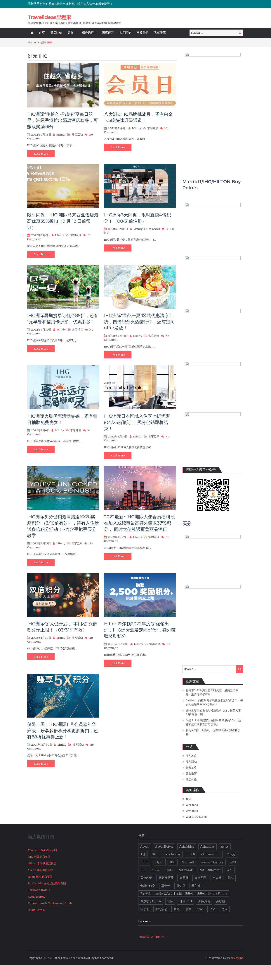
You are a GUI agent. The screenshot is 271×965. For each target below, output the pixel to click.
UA (142, 870)
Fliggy (231, 854)
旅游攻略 (191, 767)
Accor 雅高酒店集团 (40, 870)
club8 (191, 854)
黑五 (224, 909)
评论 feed (192, 810)
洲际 (170, 901)
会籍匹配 (200, 878)
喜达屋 (180, 885)
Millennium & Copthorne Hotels (50, 903)
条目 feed (192, 805)
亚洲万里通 (165, 878)
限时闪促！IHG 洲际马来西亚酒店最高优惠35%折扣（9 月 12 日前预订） (62, 221)
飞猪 (212, 909)
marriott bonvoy (212, 862)
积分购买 (88, 32)
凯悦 (231, 878)
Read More (41, 153)
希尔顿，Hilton (150, 901)
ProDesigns (235, 958)
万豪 (169, 870)
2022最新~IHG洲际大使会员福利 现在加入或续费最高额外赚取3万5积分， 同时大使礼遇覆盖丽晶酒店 (140, 523)
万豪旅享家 (185, 870)
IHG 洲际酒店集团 (39, 856)
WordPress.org (196, 816)
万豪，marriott (209, 870)
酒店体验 (191, 779)
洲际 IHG (186, 901)
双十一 (165, 885)
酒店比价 (56, 32)
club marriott (210, 854)
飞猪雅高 (160, 32)
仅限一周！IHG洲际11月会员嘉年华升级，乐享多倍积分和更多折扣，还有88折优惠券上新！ (62, 730)
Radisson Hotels (39, 890)
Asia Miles (186, 846)
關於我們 (142, 32)
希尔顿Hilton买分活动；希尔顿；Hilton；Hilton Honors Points (183, 893)
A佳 (142, 854)
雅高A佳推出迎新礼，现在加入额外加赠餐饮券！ (81, 4)
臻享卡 (144, 909)
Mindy (60, 134)
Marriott (188, 862)
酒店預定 (108, 32)
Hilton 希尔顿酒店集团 (42, 863)
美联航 (220, 901)
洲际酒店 (204, 901)
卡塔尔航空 (147, 885)
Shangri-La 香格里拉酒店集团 (47, 883)
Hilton (144, 862)
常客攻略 (191, 755)
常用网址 (125, 32)
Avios (225, 846)
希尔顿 (196, 885)
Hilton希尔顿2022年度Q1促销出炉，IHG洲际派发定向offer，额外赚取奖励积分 (140, 630)
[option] (103, 4)
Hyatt (160, 862)
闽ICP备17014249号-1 (152, 937)
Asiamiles (207, 846)
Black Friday (171, 854)
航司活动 (161, 909)
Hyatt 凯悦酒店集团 (40, 876)
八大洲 (217, 878)
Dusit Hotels (36, 910)
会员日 (183, 878)
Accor (144, 846)
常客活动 (77, 134)
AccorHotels (164, 846)
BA (154, 854)
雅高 (176, 909)
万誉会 (155, 870)
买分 (230, 870)
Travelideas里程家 (49, 17)
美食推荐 (191, 773)
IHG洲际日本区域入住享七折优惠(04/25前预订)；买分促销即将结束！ (137, 422)
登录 (188, 799)
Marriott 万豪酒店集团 (42, 850)
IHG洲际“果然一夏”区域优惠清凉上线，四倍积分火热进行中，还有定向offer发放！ (139, 322)
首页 (42, 32)
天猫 (71, 32)
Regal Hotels (36, 896)
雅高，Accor (194, 909)
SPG (233, 862)
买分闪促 (146, 878)
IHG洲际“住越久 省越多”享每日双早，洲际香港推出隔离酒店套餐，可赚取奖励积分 (62, 120)
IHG (173, 862)
